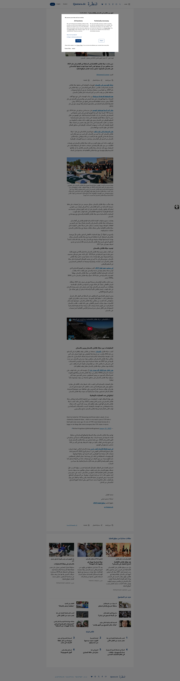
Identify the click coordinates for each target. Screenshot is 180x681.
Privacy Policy (107, 28)
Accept (78, 41)
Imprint (73, 48)
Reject (101, 40)
